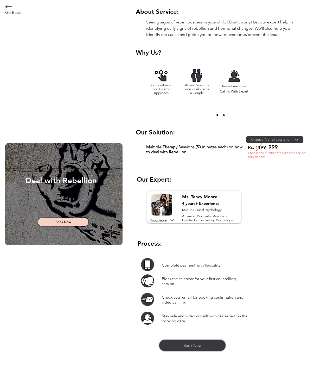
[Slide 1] (217, 115)
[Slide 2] (224, 115)
